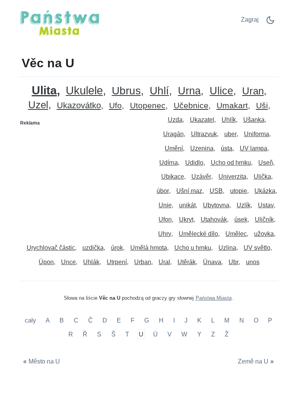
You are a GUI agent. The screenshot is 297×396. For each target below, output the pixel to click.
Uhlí (159, 91)
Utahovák (214, 219)
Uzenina (201, 148)
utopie (238, 191)
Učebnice (191, 106)
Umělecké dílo (198, 233)
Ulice (221, 91)
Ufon (165, 219)
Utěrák (187, 262)
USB (216, 191)
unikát (187, 205)
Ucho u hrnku (192, 247)
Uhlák (91, 262)
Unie (165, 205)
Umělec (236, 233)
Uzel (38, 105)
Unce (68, 262)
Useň (265, 162)
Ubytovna (216, 205)
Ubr (234, 262)
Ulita (44, 90)
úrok (117, 247)
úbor (163, 191)
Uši (262, 106)
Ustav (266, 205)
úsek (241, 219)
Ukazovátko (79, 106)
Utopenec (148, 106)
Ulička (262, 176)
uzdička (93, 247)
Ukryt (186, 219)
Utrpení (117, 262)
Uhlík (229, 119)
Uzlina (227, 247)
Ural (164, 262)
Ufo (115, 106)
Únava (212, 262)
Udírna (168, 162)
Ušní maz (189, 191)
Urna (189, 91)
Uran (253, 91)
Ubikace (172, 176)
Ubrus (126, 91)
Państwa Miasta (214, 298)
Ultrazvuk (204, 134)
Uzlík (244, 205)
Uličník (264, 219)
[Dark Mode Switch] (270, 22)
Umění (174, 148)
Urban (142, 262)
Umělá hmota (148, 247)
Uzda (175, 119)
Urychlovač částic (51, 247)
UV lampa (253, 148)
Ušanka (254, 119)
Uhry (164, 233)
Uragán (173, 134)
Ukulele (84, 91)
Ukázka (264, 191)
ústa (226, 148)
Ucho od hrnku (231, 162)
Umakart (232, 106)
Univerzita (232, 176)
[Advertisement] (84, 177)
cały (31, 320)
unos (252, 262)
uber (230, 134)
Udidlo (194, 162)
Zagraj (250, 19)
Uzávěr (201, 176)
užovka (264, 233)
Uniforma (256, 134)
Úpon (46, 262)
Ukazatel (202, 119)
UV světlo (257, 247)
